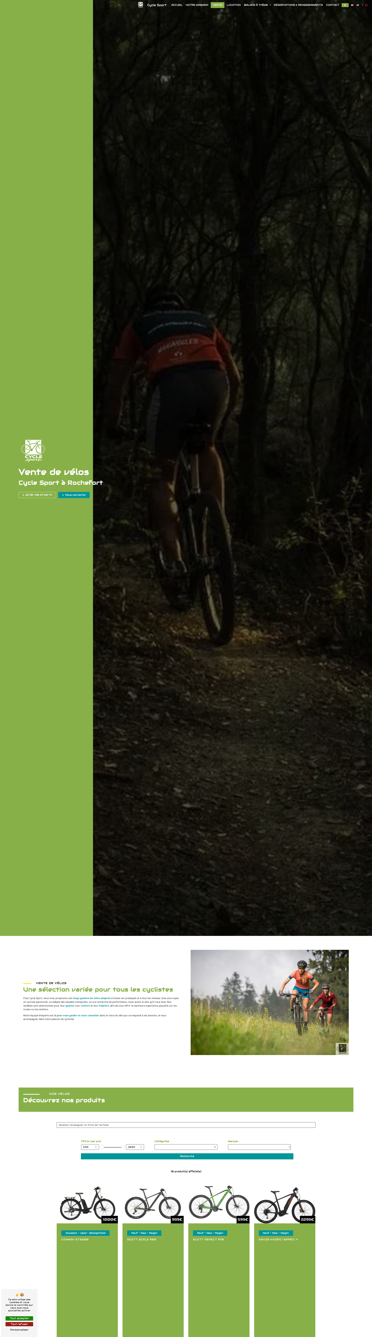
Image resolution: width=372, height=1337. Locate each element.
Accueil (177, 5)
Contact (332, 5)
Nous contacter (75, 494)
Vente (217, 5)
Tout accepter (19, 1318)
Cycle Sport (157, 5)
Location (234, 5)
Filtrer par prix (91, 1141)
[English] (352, 5)
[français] (345, 5)
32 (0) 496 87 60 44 (38, 494)
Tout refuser (19, 1324)
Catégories (162, 1141)
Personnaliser (19, 1329)
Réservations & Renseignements (298, 5)
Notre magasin (197, 5)
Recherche (187, 1156)
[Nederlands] (358, 5)
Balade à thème (256, 5)
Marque (233, 1141)
